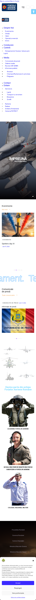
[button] (33, 561)
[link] (33, 11)
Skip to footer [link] (14, 1)
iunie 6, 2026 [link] (16, 266)
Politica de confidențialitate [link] (18, 597)
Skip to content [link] (5, 1)
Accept (18, 583)
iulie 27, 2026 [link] (22, 303)
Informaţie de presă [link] (9, 307)
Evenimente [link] (17, 257)
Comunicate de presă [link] (10, 303)
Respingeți (18, 588)
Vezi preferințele (18, 593)
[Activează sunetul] (33, 196)
